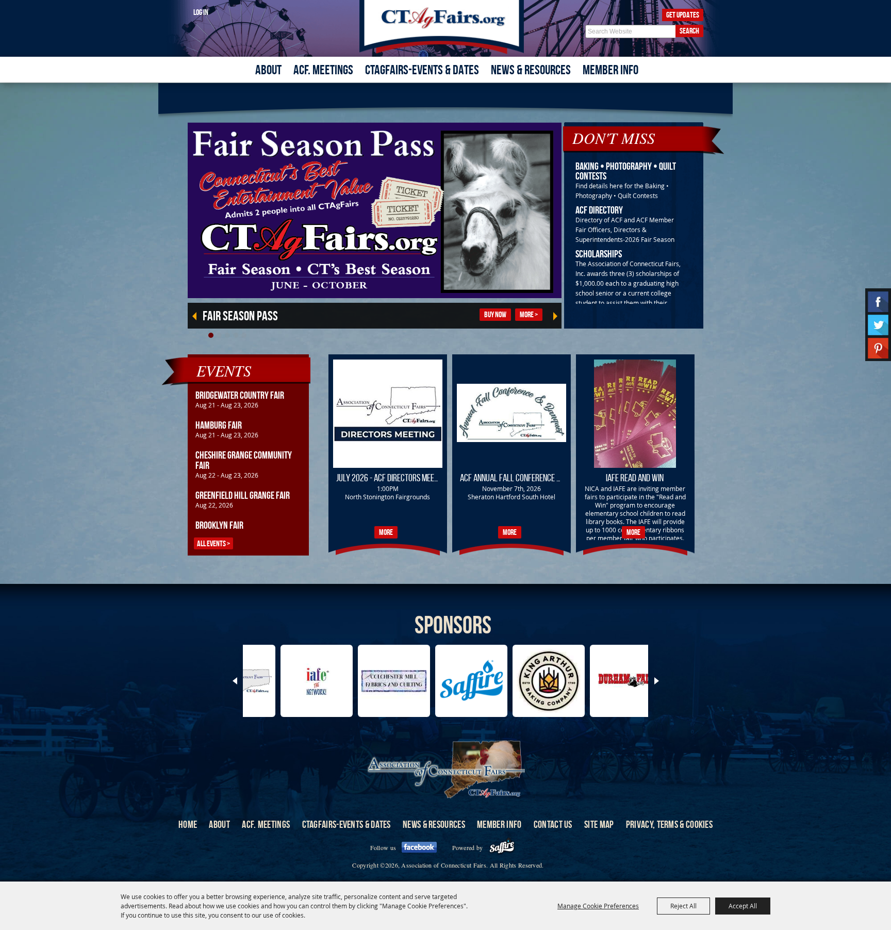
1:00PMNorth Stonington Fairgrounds (387, 492)
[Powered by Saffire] (502, 847)
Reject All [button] (683, 906)
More (386, 532)
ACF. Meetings (323, 69)
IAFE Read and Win (635, 477)
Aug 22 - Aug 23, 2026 (226, 475)
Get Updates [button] (682, 14)
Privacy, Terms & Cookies (669, 824)
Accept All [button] (743, 906)
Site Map (599, 824)
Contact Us (553, 824)
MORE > (529, 314)
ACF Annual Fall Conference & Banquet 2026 (534, 477)
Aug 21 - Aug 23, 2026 (226, 405)
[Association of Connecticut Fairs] (445, 27)
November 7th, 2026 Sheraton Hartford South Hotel (511, 492)
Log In (200, 12)
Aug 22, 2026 (214, 505)
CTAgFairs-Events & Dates (422, 69)
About (268, 69)
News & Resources (531, 69)
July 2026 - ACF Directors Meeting (392, 477)
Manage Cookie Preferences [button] (598, 906)
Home (187, 824)
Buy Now (495, 314)
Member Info (610, 69)
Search (689, 30)
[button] (210, 335)
